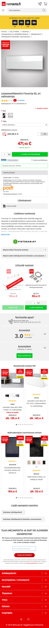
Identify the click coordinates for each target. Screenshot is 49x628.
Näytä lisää (5, 234)
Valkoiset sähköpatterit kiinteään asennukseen (22, 519)
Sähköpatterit (36, 34)
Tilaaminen (7, 593)
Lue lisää (6, 191)
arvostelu (19, 100)
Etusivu (4, 31)
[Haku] (44, 10)
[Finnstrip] (24, 241)
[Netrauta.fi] (11, 4)
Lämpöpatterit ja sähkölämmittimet (15, 34)
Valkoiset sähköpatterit (12, 512)
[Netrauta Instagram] (28, 619)
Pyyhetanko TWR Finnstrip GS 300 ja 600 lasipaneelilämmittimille (13, 287)
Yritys (4, 599)
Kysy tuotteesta (24, 355)
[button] (3, 10)
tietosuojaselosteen (32, 563)
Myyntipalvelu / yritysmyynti (15, 579)
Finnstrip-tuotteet (15, 250)
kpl (38, 303)
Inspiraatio (7, 612)
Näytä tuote (13, 307)
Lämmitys (26, 31)
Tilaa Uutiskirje (24, 555)
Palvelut (6, 606)
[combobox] (27, 10)
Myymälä (6, 586)
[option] (4, 115)
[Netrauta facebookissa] (21, 619)
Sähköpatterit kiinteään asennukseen (15, 37)
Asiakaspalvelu (9, 573)
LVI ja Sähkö (14, 31)
